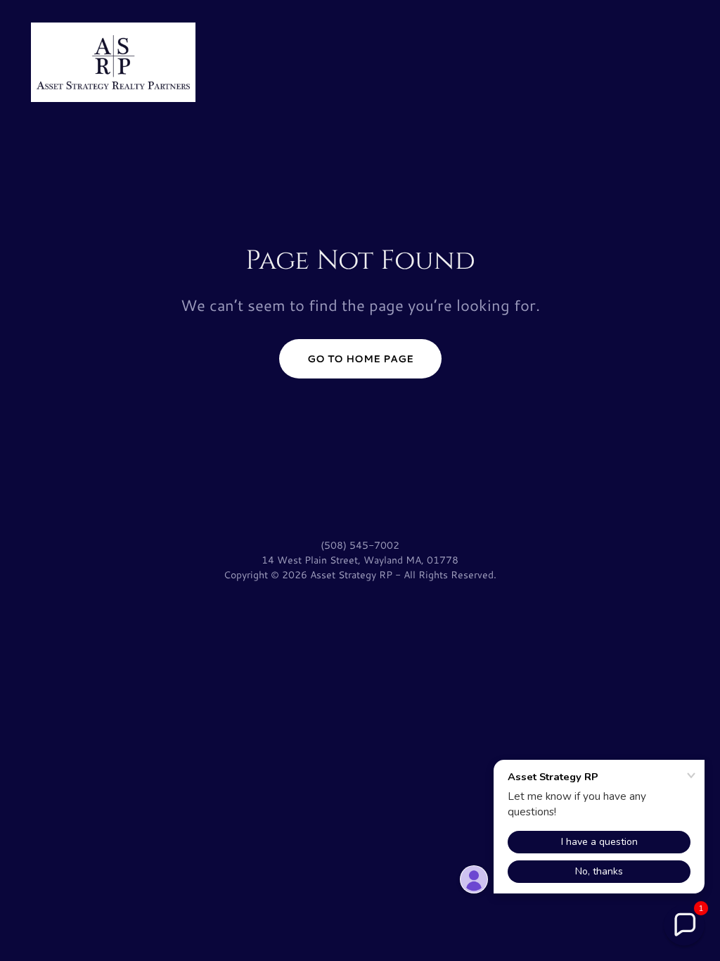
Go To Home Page (360, 359)
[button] (684, 925)
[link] (113, 60)
